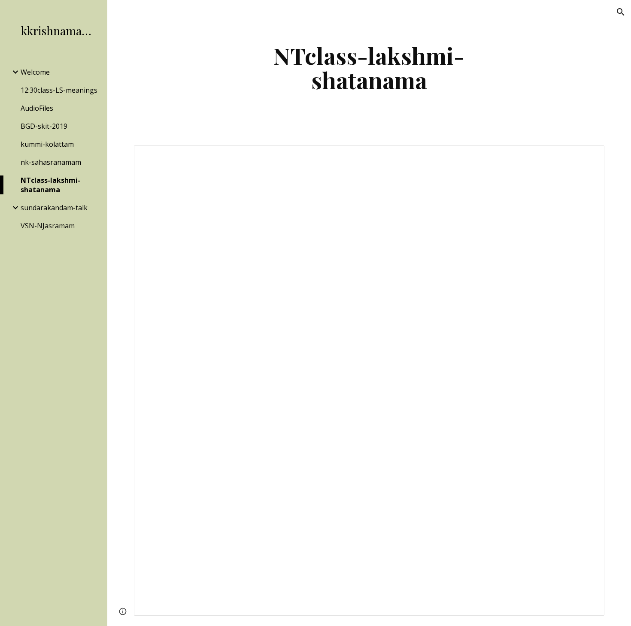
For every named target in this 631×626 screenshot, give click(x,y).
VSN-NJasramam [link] (48, 225)
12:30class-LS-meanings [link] (59, 90)
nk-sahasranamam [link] (51, 162)
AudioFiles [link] (37, 108)
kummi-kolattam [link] (47, 144)
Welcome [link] (35, 72)
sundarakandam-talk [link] (54, 207)
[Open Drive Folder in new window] (588, 156)
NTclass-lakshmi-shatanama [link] (50, 184)
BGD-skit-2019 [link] (44, 126)
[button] (620, 12)
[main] (369, 67)
